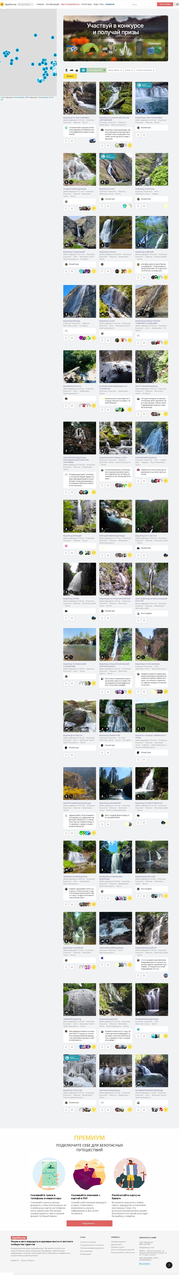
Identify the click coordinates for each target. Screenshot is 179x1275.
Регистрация (165, 4)
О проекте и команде (88, 1242)
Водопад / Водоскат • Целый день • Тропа (114, 397)
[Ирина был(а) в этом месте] (125, 409)
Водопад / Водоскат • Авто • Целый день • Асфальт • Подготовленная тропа (150, 467)
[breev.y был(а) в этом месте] (166, 975)
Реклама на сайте (117, 1247)
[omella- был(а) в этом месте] (122, 485)
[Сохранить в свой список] (72, 141)
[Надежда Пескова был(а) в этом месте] (130, 824)
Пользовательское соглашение (92, 1245)
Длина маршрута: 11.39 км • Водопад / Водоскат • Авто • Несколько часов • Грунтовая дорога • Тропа (79, 1030)
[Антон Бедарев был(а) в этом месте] (86, 553)
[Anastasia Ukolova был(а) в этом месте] (88, 271)
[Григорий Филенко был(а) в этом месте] (120, 145)
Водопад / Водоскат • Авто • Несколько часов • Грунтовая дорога (151, 675)
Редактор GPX (116, 1245)
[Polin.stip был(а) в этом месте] (158, 414)
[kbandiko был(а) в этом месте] (88, 683)
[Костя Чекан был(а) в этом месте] (122, 145)
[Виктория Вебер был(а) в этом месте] (84, 1110)
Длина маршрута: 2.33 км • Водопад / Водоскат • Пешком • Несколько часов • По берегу (151, 398)
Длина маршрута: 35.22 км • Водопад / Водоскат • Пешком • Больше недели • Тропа (151, 262)
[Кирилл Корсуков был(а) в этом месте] (156, 414)
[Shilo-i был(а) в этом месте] (86, 338)
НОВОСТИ (15, 1261)
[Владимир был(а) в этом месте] (120, 1047)
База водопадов (86, 1251)
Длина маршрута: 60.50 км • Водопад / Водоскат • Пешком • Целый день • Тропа (79, 815)
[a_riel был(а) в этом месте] (125, 206)
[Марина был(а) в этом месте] (122, 965)
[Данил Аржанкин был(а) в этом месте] (161, 343)
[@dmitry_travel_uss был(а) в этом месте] (166, 555)
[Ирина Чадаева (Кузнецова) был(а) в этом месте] (156, 343)
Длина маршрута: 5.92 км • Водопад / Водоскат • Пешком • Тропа (78, 539)
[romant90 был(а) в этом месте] (120, 409)
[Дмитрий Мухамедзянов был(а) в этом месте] (91, 141)
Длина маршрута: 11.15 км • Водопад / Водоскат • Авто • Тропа (79, 670)
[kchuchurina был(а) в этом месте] (86, 833)
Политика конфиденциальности (92, 1248)
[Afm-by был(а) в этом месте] (122, 409)
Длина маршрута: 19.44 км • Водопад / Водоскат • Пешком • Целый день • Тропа (79, 475)
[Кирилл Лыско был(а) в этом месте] (161, 896)
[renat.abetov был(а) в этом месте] (161, 1110)
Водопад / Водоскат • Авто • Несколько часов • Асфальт (147, 195)
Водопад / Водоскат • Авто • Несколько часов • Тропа (147, 1022)
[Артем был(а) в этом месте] (158, 277)
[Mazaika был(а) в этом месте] (84, 833)
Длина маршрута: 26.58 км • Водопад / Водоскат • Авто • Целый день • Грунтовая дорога (79, 888)
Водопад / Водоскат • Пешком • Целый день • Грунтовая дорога (114, 130)
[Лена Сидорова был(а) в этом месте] (84, 683)
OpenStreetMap (19, 97)
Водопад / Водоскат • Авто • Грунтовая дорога (111, 951)
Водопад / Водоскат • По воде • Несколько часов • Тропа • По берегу (115, 741)
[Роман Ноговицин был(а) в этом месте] (156, 692)
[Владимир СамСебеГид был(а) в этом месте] (120, 965)
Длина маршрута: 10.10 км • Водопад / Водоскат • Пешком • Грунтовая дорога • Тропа (115, 677)
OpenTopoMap (43, 97)
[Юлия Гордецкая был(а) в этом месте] (86, 492)
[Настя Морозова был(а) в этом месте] (125, 1110)
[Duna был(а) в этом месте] (120, 692)
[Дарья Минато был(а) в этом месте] (127, 206)
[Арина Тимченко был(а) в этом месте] (161, 1036)
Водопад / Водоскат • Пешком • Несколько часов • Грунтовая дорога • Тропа (115, 469)
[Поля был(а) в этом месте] (125, 145)
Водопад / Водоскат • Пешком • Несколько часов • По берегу (77, 324)
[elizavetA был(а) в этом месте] (122, 340)
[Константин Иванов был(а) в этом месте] (125, 965)
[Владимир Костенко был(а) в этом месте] (84, 271)
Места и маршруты (70, 4)
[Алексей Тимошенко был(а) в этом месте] (86, 208)
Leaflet (3, 97)
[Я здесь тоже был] (66, 141)
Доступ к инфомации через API (122, 1250)
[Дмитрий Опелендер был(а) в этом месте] (86, 683)
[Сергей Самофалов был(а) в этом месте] (125, 692)
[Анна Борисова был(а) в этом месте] (120, 271)
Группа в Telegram (27, 1261)
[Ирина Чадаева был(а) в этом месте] (122, 271)
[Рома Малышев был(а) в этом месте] (84, 967)
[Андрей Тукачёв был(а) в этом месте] (127, 824)
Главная (40, 4)
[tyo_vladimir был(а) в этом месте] (88, 338)
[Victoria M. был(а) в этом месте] (125, 271)
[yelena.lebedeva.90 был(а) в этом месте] (84, 492)
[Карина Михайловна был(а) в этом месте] (161, 692)
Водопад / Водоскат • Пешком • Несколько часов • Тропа (113, 195)
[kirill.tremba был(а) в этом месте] (122, 898)
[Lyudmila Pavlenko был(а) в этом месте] (86, 967)
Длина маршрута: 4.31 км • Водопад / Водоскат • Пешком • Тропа (150, 123)
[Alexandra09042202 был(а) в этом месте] (125, 485)
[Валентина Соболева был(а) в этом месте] (88, 833)
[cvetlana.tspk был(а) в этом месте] (120, 898)
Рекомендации (52, 4)
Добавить (70, 76)
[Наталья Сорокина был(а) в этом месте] (156, 481)
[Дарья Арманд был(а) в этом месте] (158, 896)
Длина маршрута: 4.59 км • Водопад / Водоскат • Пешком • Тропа (79, 127)
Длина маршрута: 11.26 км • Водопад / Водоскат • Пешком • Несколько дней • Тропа (151, 959)
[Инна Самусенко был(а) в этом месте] (84, 553)
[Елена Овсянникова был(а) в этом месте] (158, 1110)
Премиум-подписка (118, 1242)
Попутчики (86, 4)
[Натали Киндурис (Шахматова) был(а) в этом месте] (120, 485)
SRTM (27, 97)
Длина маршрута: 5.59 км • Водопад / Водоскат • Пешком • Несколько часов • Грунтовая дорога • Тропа (115, 1030)
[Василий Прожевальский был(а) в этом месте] (120, 555)
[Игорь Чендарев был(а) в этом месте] (156, 896)
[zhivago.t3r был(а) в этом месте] (86, 1047)
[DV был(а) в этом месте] (88, 208)
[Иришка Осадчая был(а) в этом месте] (84, 208)
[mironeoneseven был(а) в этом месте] (86, 271)
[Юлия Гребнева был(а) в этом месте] (88, 1047)
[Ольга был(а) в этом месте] (156, 277)
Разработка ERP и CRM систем (123, 1253)
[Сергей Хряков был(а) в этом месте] (94, 141)
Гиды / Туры (98, 4)
